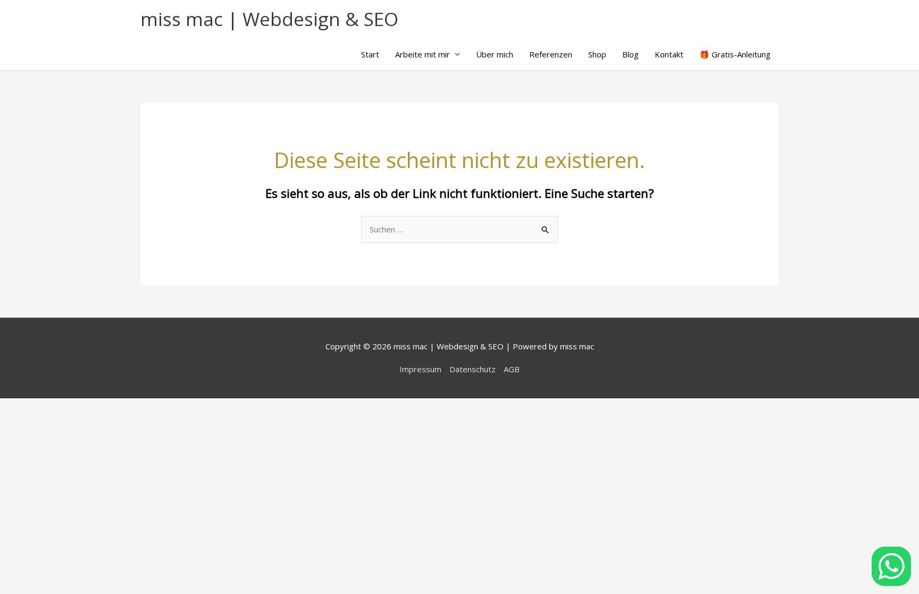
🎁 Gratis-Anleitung (735, 54)
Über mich (494, 54)
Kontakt (669, 54)
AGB (512, 369)
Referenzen (550, 54)
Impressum (420, 369)
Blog (630, 54)
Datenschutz (472, 369)
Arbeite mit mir (422, 54)
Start (370, 54)
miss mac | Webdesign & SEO (269, 18)
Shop (597, 54)
